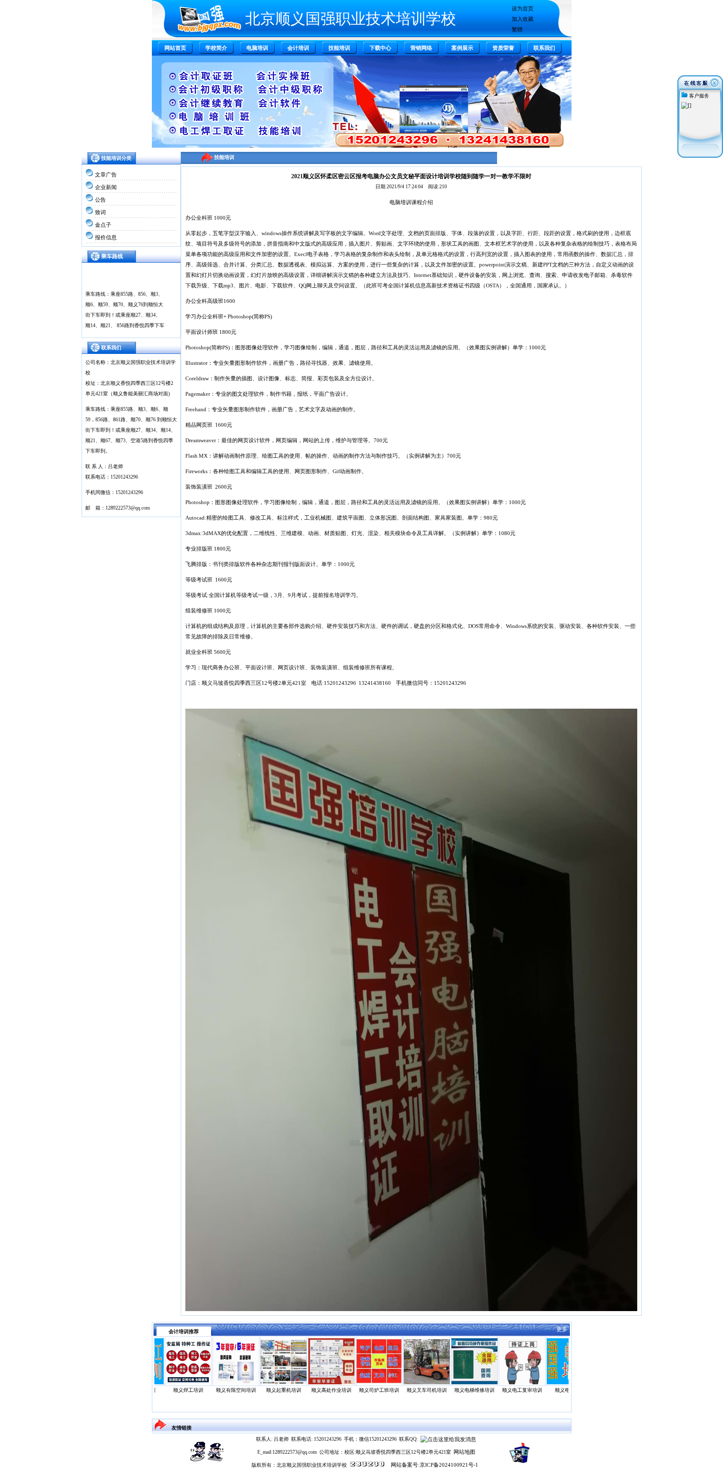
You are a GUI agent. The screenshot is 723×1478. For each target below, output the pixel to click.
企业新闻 (106, 187)
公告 (100, 200)
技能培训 (339, 48)
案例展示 (462, 48)
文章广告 (106, 175)
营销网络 (421, 48)
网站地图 (464, 1452)
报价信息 (106, 237)
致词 (100, 212)
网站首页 (175, 48)
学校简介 (216, 48)
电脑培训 (257, 48)
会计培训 (298, 48)
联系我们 (544, 48)
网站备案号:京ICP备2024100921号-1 (434, 1465)
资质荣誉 (503, 48)
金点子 (103, 225)
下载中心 (380, 48)
